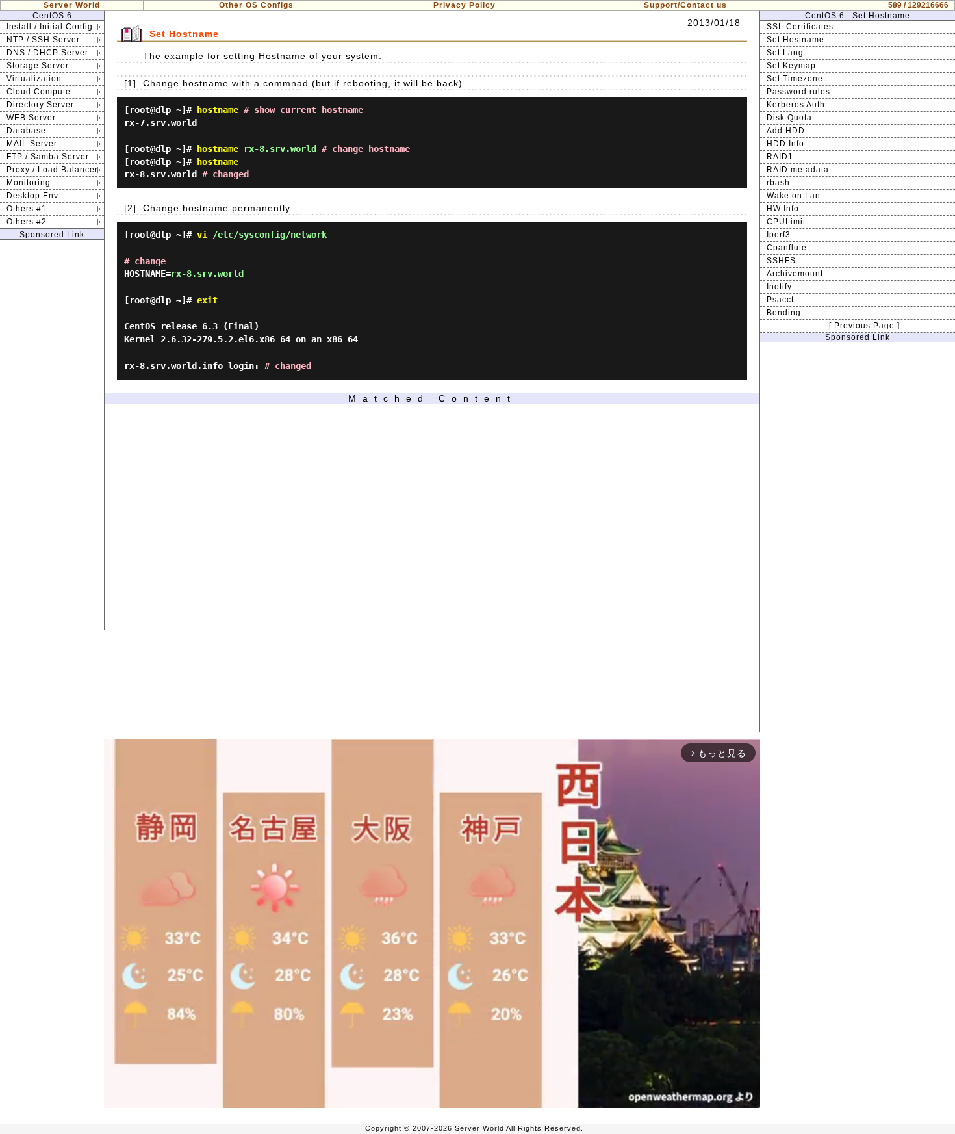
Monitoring (28, 182)
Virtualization (34, 78)
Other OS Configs (256, 5)
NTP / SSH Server (43, 39)
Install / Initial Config (49, 26)
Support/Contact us (685, 5)
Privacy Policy (464, 5)
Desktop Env (32, 195)
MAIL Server (31, 143)
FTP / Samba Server (47, 156)
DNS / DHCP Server (47, 52)
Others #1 (26, 208)
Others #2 (26, 221)
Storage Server (37, 65)
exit (207, 300)
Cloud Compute (38, 91)
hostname (217, 110)
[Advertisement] (52, 435)
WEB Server (31, 117)
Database (26, 130)
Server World (72, 5)
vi (202, 234)
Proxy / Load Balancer (52, 169)
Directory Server (40, 104)
